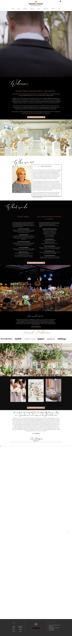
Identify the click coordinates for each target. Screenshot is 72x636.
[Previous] (6, 288)
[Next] (66, 288)
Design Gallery (51, 355)
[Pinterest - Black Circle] (37, 628)
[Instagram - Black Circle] (35, 628)
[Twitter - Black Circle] (39, 628)
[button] (60, 1)
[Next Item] (69, 532)
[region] (21, 179)
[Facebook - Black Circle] (33, 628)
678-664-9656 (51, 629)
